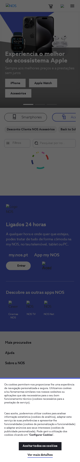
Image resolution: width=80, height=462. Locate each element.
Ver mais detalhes (40, 454)
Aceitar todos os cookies (40, 445)
